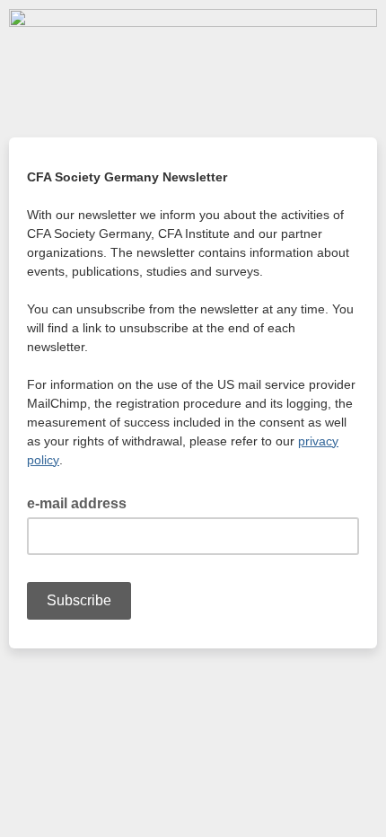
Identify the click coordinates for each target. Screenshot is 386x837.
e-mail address (82, 502)
